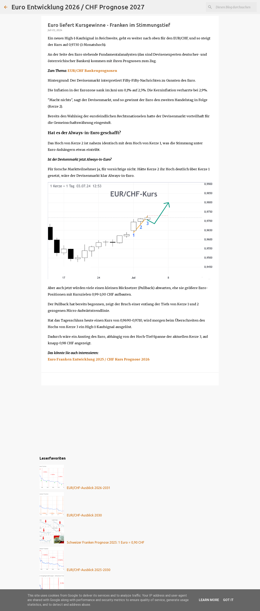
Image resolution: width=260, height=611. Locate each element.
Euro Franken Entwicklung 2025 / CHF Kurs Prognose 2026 (99, 359)
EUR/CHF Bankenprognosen (92, 71)
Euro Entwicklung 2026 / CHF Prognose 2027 (77, 7)
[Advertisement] (130, 420)
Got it (228, 600)
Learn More (209, 600)
